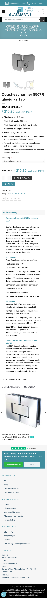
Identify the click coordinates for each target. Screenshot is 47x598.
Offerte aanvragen (13, 464)
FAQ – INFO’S (16, 587)
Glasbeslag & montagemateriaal (17, 543)
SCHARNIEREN (11, 30)
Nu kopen (8, 184)
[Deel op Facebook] (7, 198)
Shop (6, 484)
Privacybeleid (9, 520)
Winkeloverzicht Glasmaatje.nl (22, 26)
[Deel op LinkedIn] (19, 198)
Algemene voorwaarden (14, 516)
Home (6, 480)
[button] (3, 11)
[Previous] (1, 416)
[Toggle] (4, 212)
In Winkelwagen (22, 178)
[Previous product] (25, 34)
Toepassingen (9, 536)
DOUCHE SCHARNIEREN (31, 30)
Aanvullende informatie (16, 379)
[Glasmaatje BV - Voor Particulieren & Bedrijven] (21, 11)
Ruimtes (7, 540)
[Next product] (21, 34)
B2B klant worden (11, 492)
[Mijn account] (38, 11)
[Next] (45, 416)
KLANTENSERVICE (29, 587)
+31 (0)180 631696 (9, 557)
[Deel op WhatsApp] (3, 198)
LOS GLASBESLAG (30, 28)
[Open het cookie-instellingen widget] (3, 594)
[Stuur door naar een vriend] (11, 198)
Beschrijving (11, 212)
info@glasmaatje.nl (9, 563)
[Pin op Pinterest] (15, 198)
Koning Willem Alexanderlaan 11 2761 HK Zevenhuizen (19, 570)
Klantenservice (10, 508)
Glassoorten (9, 532)
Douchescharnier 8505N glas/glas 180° (15, 434)
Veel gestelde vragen (12, 512)
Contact (32, 464)
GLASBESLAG (13, 28)
